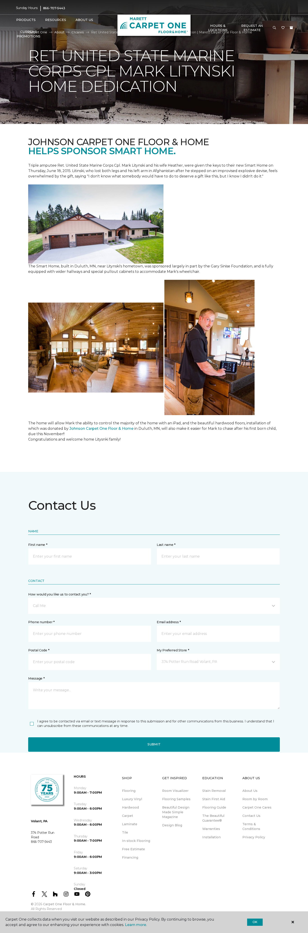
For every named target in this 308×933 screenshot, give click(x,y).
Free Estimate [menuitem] (133, 849)
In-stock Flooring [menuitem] (136, 841)
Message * (36, 678)
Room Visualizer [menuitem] (175, 791)
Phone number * (41, 622)
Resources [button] (55, 20)
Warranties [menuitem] (211, 829)
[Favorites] (283, 28)
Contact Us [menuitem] (251, 816)
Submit (154, 744)
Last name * (166, 544)
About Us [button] (84, 20)
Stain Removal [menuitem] (214, 791)
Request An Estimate (252, 28)
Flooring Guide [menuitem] (214, 807)
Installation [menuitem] (211, 837)
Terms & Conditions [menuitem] (251, 826)
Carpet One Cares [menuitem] (256, 807)
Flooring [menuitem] (129, 791)
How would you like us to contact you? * (59, 594)
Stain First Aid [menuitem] (213, 799)
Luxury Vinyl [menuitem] (132, 799)
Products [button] (26, 20)
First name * (37, 544)
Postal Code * (38, 650)
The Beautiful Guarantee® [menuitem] (213, 818)
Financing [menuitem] (130, 857)
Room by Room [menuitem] (255, 799)
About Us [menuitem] (249, 791)
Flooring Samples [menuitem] (176, 799)
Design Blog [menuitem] (172, 825)
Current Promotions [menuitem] (28, 34)
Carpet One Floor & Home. (64, 904)
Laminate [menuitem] (129, 824)
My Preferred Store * (173, 650)
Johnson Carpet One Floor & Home (101, 428)
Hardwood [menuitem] (130, 807)
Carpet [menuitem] (127, 816)
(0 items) (291, 27)
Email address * (169, 622)
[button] (274, 28)
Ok (255, 922)
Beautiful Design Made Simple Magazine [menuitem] (175, 812)
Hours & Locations (218, 28)
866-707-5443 (54, 8)
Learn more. (136, 925)
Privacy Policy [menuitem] (253, 837)
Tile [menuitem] (125, 832)
